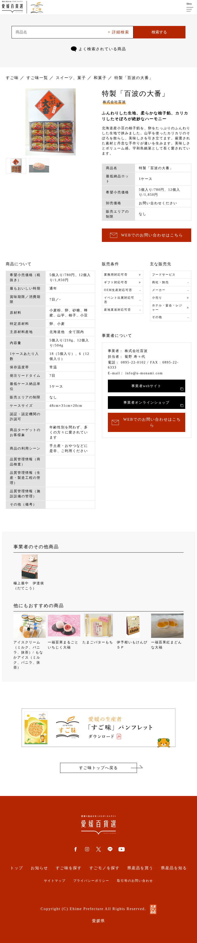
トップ (16, 868)
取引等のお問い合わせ (135, 880)
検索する (159, 32)
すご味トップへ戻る (98, 768)
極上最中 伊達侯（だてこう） (28, 585)
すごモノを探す (104, 868)
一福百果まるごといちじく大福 (63, 645)
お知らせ (39, 868)
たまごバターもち (97, 642)
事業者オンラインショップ (146, 402)
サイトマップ (55, 880)
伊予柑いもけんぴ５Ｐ (132, 645)
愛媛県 (98, 921)
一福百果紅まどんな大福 (166, 645)
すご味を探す (69, 868)
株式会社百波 (114, 102)
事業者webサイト (146, 386)
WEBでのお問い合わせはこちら (152, 235)
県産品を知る (174, 868)
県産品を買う (140, 868)
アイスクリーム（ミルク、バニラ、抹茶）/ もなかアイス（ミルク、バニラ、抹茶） (28, 655)
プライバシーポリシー (91, 880)
